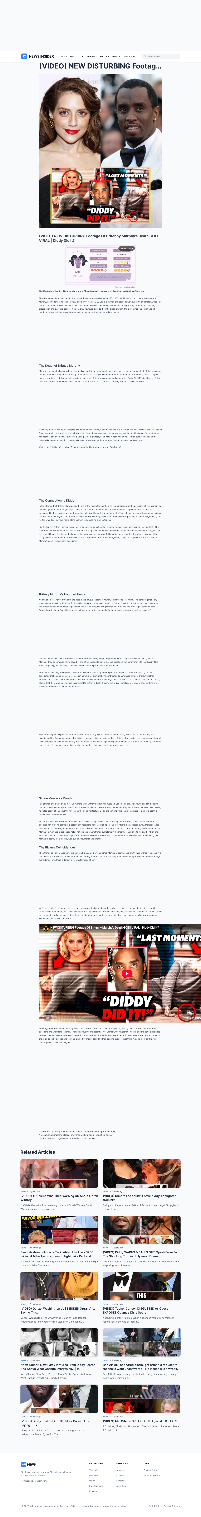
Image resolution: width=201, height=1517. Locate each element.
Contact (120, 1475)
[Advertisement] (100, 25)
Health (116, 56)
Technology (94, 1470)
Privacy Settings (172, 1506)
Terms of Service (152, 1475)
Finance (93, 1491)
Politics (104, 56)
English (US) (154, 1506)
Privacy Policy (150, 1470)
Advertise (121, 1486)
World (73, 56)
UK (82, 56)
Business (92, 56)
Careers (120, 1480)
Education (129, 56)
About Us (121, 1470)
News (64, 56)
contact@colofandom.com (34, 1481)
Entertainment (96, 1486)
